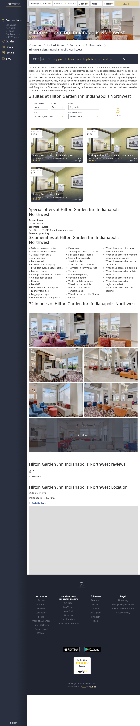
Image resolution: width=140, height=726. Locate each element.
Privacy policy (123, 612)
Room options (75, 114)
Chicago (68, 602)
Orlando (10, 30)
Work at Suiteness (41, 620)
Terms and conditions (123, 608)
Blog (95, 620)
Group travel (41, 629)
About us (41, 604)
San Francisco (13, 34)
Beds (70, 103)
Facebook (96, 600)
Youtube (95, 608)
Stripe (93, 686)
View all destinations (68, 623)
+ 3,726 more (12, 37)
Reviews (41, 608)
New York (11, 27)
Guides (41, 600)
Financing (123, 600)
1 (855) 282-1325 (37, 502)
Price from (39, 103)
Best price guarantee (123, 604)
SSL (84, 686)
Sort (36, 112)
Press (41, 616)
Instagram (95, 612)
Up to (53, 103)
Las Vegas (11, 24)
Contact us (41, 612)
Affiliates (41, 633)
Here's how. (124, 59)
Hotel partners (41, 624)
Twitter (95, 604)
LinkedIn (95, 616)
